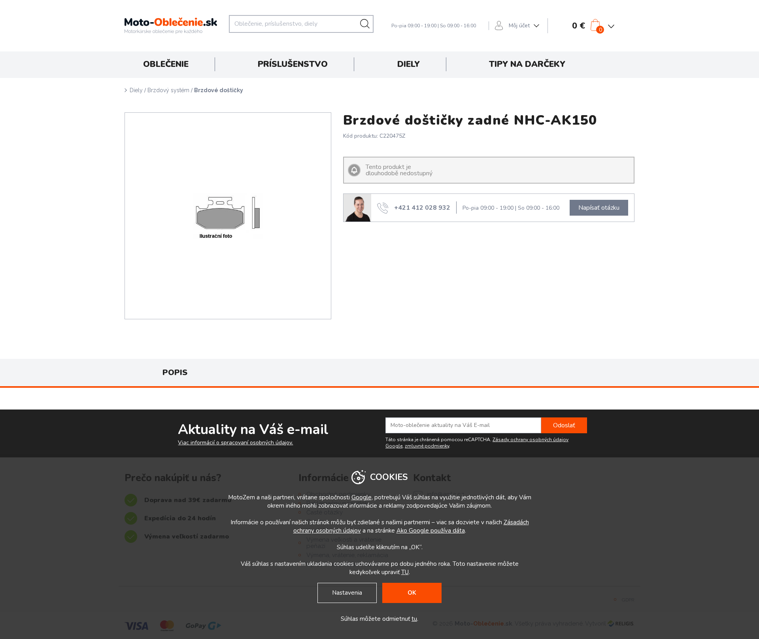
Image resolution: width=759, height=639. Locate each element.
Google (361, 497)
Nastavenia (347, 593)
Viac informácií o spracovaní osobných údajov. (235, 443)
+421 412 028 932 (422, 207)
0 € (578, 25)
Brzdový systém (168, 90)
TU (405, 572)
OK (412, 593)
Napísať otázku (598, 207)
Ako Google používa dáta (430, 531)
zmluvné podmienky (427, 446)
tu (414, 619)
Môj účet (519, 25)
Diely (136, 90)
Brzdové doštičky (218, 90)
